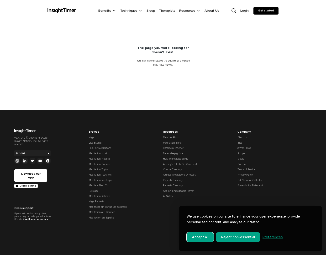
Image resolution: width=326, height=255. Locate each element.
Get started (266, 10)
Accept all (200, 237)
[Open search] (233, 11)
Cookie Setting (28, 185)
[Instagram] (17, 161)
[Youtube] (40, 161)
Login (244, 11)
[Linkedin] (25, 161)
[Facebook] (48, 161)
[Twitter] (32, 161)
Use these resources (35, 219)
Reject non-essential (238, 237)
